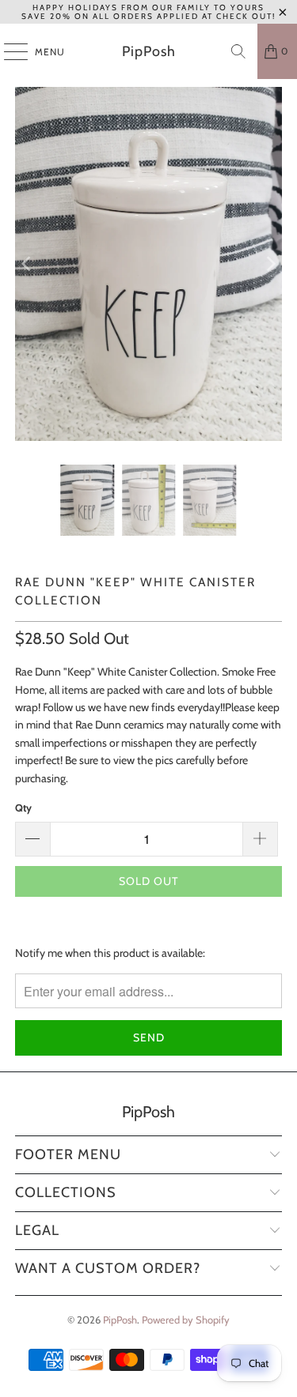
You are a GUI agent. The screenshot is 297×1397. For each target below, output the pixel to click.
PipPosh (149, 51)
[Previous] (27, 264)
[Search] (238, 51)
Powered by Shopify (186, 1319)
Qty (23, 807)
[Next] (270, 264)
